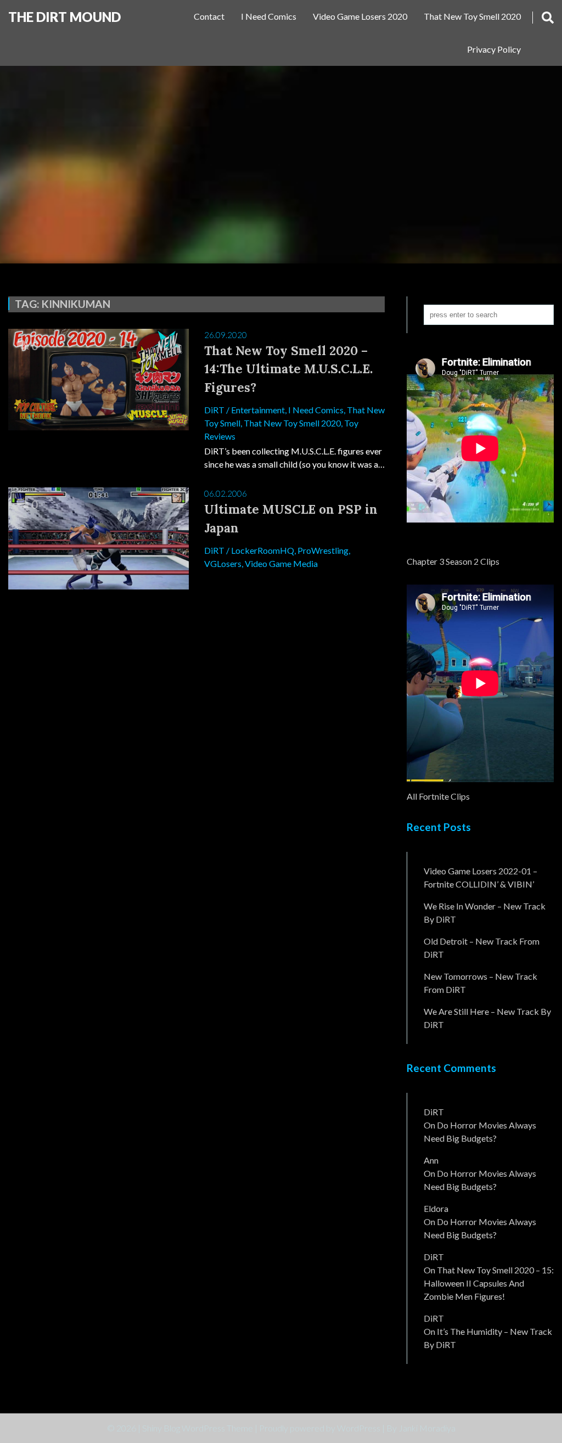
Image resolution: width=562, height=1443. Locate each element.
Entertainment (258, 410)
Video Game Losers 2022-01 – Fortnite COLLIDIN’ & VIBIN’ (480, 877)
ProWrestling (323, 550)
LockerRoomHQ (262, 550)
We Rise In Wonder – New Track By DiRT (485, 912)
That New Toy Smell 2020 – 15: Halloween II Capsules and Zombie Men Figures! (489, 1283)
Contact (209, 16)
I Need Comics (268, 16)
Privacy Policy (494, 49)
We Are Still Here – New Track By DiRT (487, 1018)
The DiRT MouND (64, 17)
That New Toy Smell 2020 (472, 16)
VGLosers (222, 563)
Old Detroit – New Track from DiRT (481, 947)
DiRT (214, 410)
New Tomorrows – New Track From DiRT (480, 983)
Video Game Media (281, 563)
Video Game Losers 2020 (360, 16)
